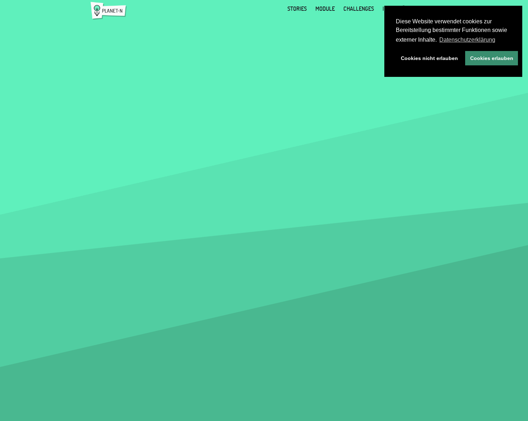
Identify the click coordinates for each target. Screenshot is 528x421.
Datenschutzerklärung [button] (467, 40)
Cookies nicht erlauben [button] (429, 58)
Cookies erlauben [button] (491, 58)
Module (325, 8)
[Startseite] (108, 10)
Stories (297, 8)
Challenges (358, 8)
